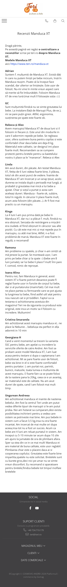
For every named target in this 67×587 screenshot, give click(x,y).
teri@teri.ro (35, 534)
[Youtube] (37, 508)
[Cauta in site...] (63, 20)
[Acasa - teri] (33, 9)
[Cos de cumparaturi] (55, 20)
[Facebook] (30, 508)
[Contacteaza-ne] (47, 20)
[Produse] (5, 21)
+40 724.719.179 (35, 530)
